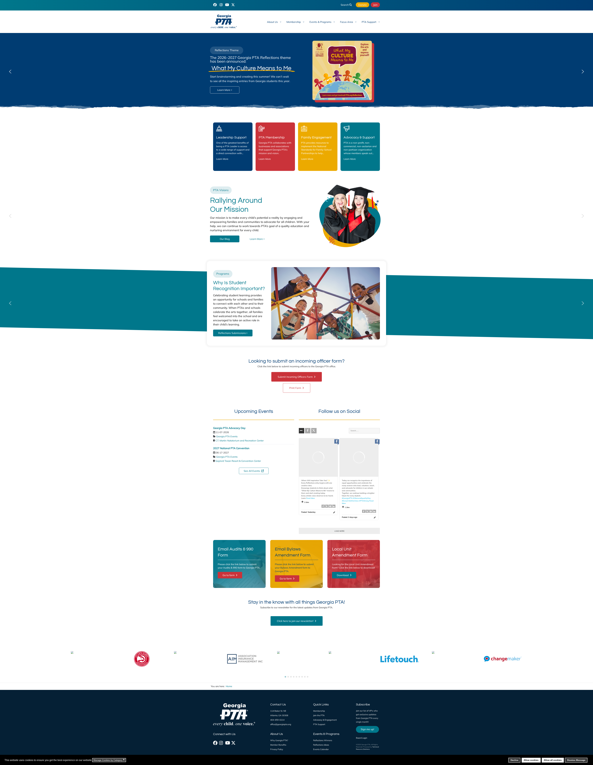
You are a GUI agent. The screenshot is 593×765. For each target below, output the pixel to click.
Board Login (361, 738)
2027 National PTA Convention (231, 448)
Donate (362, 4)
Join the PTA (319, 715)
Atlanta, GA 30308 (279, 715)
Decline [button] (514, 760)
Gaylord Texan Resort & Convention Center (238, 460)
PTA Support (319, 724)
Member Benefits (278, 745)
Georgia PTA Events (227, 436)
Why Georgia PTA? (279, 740)
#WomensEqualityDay (362, 498)
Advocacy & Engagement (325, 720)
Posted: (308, 512)
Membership (319, 711)
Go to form (229, 575)
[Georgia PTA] (229, 22)
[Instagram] (221, 742)
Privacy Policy (276, 749)
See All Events (252, 470)
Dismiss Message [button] (576, 760)
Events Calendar (321, 749)
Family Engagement (316, 137)
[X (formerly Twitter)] (233, 742)
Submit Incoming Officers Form (295, 376)
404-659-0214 (277, 720)
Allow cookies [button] (531, 760)
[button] (10, 71)
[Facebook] (215, 742)
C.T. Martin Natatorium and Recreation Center (239, 440)
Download (343, 575)
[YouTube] (227, 4)
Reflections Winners (322, 740)
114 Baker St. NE (278, 711)
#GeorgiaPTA (347, 498)
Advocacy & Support (359, 137)
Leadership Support (231, 137)
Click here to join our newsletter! (295, 620)
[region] (296, 71)
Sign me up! (367, 729)
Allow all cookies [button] (553, 760)
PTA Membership (272, 137)
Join (375, 4)
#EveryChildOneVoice (350, 501)
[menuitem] (274, 21)
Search (345, 4)
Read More (310, 498)
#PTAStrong (364, 501)
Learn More (222, 158)
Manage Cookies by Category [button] (109, 760)
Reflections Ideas (321, 745)
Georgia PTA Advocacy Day (229, 427)
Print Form (295, 387)
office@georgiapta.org (280, 724)
